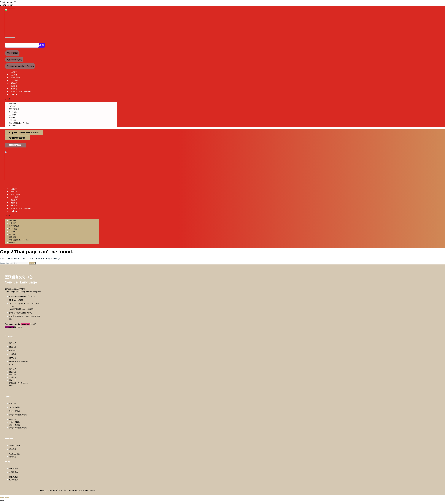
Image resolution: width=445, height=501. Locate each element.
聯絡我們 (12, 350)
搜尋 (41, 45)
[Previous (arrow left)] (1, 500)
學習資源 (14, 89)
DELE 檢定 (14, 80)
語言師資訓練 (15, 77)
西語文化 (14, 86)
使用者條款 (13, 472)
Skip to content (7, 2)
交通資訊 (12, 354)
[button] (61, 98)
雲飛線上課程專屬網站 (18, 414)
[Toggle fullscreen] (3, 497)
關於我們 (12, 343)
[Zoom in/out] (1, 497)
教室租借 (12, 403)
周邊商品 (12, 449)
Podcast (14, 94)
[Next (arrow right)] (3, 500)
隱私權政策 (13, 468)
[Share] (5, 497)
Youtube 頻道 (14, 445)
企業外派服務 (14, 407)
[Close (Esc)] (8, 497)
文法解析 (14, 83)
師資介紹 (12, 347)
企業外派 (14, 75)
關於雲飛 (14, 72)
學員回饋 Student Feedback (21, 91)
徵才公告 (12, 358)
